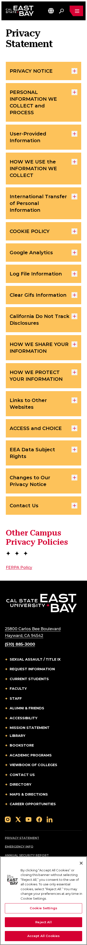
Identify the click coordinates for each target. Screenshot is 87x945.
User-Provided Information (28, 137)
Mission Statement (30, 728)
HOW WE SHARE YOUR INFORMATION (39, 347)
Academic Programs (31, 755)
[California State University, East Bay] (41, 602)
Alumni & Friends (27, 708)
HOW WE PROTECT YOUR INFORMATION (36, 375)
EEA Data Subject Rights (32, 453)
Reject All (43, 922)
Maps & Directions (29, 794)
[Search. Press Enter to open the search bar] (61, 10)
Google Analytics (31, 252)
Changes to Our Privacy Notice (30, 481)
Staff (16, 698)
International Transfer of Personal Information (38, 203)
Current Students (29, 679)
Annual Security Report (27, 855)
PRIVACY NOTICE (31, 71)
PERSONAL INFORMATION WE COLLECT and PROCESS (33, 102)
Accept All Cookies (43, 936)
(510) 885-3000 (20, 644)
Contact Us (24, 505)
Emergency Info (19, 846)
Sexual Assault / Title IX (35, 659)
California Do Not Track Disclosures (39, 319)
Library (17, 735)
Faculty (18, 688)
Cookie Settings (43, 908)
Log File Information (36, 274)
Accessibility (23, 718)
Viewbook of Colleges (33, 765)
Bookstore (22, 745)
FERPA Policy (19, 567)
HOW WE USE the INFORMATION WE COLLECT (33, 168)
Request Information (32, 669)
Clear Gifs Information (38, 295)
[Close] (81, 863)
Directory (20, 784)
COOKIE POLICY (30, 231)
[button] (51, 11)
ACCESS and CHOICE (36, 428)
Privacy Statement (22, 838)
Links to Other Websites (28, 403)
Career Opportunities (33, 804)
